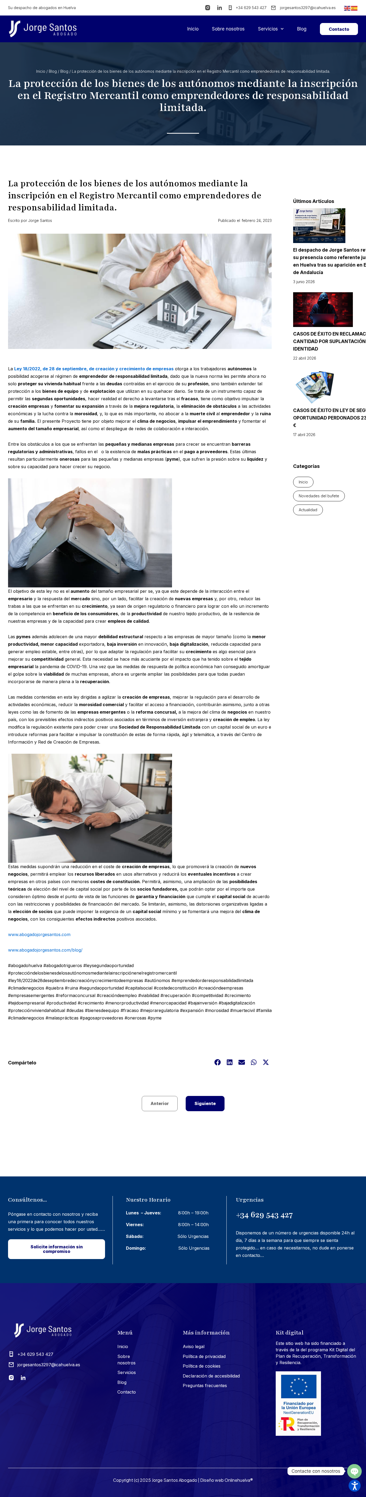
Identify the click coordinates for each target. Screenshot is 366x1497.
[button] (217, 1062)
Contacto (126, 1392)
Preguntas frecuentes (205, 1385)
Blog (302, 29)
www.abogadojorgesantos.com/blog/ (45, 950)
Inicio (193, 29)
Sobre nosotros (228, 29)
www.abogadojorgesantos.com (39, 934)
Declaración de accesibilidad (211, 1376)
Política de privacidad (204, 1356)
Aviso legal (193, 1346)
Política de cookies (202, 1366)
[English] (347, 7)
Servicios (268, 29)
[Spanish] (354, 7)
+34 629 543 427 (264, 1214)
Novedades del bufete (319, 496)
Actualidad (308, 509)
